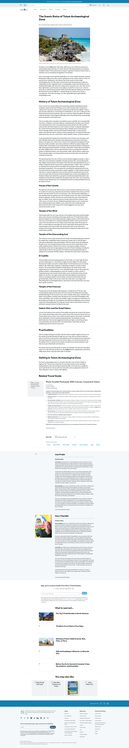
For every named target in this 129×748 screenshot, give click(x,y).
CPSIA (96, 731)
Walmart (98, 444)
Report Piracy (98, 726)
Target (92, 444)
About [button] (64, 9)
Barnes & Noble (56, 444)
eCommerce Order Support (86, 720)
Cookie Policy (98, 718)
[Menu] (21, 5)
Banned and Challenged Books (69, 723)
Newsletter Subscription (69, 720)
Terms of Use (98, 713)
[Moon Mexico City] (89, 688)
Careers (81, 725)
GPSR (96, 733)
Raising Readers (83, 734)
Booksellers (82, 736)
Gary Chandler (51, 386)
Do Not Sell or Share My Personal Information (100, 723)
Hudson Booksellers (83, 444)
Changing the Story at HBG (70, 726)
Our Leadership (67, 716)
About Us (66, 713)
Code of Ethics (98, 720)
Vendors (81, 732)
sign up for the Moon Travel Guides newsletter (72, 1)
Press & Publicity (68, 735)
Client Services (83, 716)
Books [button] (50, 9)
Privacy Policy (98, 716)
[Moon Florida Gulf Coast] (40, 688)
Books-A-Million (66, 444)
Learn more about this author (62, 509)
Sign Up (84, 593)
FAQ (81, 729)
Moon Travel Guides (52, 388)
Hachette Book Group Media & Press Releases (70, 732)
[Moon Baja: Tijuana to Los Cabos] (56, 688)
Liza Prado (50, 385)
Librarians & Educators (85, 718)
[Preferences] (99, 5)
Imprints (66, 718)
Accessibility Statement (69, 729)
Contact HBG (83, 727)
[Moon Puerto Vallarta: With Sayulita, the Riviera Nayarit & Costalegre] (73, 688)
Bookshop (74, 444)
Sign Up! (94, 5)
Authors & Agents (84, 713)
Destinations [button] (43, 9)
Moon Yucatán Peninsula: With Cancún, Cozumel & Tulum (73, 382)
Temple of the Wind (73, 215)
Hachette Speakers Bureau (86, 722)
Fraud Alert (97, 729)
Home (35, 9)
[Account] (104, 5)
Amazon (48, 444)
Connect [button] (58, 9)
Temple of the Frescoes (59, 291)
